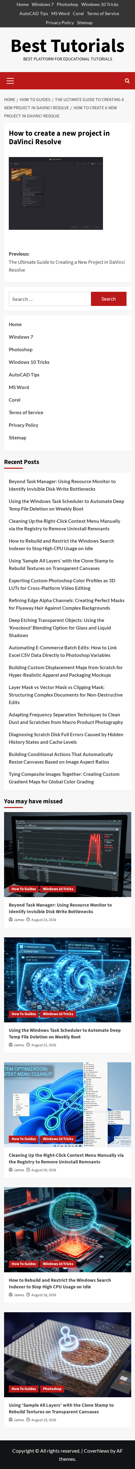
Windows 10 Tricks (99, 4)
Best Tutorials (67, 46)
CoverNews (96, 1451)
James (19, 920)
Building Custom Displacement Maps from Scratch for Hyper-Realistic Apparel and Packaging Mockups (66, 671)
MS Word (60, 13)
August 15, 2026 (43, 1420)
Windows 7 (43, 4)
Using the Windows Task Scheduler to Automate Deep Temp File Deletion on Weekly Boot (66, 504)
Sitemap (85, 22)
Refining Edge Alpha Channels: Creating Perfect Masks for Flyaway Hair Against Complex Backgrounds (67, 604)
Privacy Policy (60, 22)
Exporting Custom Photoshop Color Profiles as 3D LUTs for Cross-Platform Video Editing (62, 584)
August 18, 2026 (43, 1295)
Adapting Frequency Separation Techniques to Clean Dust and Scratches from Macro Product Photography (66, 718)
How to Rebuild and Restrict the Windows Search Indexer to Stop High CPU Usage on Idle (61, 544)
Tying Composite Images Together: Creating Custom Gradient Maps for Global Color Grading (64, 777)
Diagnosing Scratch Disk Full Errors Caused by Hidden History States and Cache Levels (66, 738)
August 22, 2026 (43, 1045)
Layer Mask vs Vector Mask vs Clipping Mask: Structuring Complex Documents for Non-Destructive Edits (66, 694)
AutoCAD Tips (33, 13)
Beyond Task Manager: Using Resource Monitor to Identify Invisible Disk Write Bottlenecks (62, 485)
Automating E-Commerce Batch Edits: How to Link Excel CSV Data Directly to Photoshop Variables (63, 651)
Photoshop (67, 4)
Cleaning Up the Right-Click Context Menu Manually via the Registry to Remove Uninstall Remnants (64, 524)
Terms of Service (103, 13)
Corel (78, 13)
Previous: (67, 262)
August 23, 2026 (43, 920)
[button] (10, 80)
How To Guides (24, 889)
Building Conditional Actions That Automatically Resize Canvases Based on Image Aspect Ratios (61, 758)
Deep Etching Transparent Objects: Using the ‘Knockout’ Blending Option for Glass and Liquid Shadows (60, 627)
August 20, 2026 (43, 1170)
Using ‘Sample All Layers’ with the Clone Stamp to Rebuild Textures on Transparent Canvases (61, 564)
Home (23, 4)
